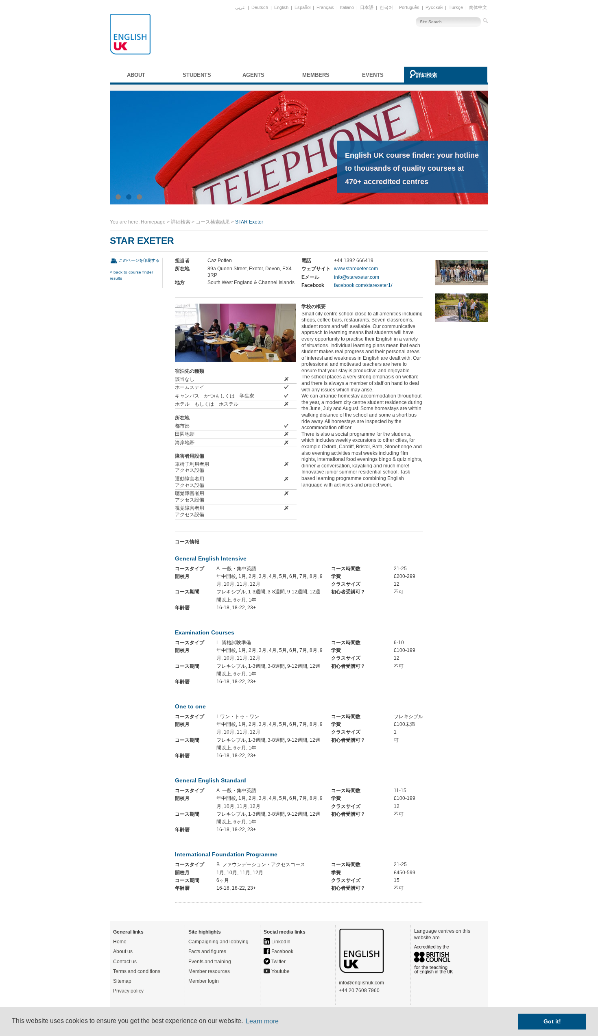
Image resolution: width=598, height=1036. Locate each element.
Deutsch (259, 7)
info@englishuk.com (361, 983)
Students (197, 75)
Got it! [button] (552, 1021)
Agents (253, 75)
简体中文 (478, 7)
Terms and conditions (136, 971)
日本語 (366, 7)
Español (302, 7)
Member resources (209, 971)
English (281, 7)
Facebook (281, 951)
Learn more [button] (262, 1021)
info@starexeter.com (356, 277)
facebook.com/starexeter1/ (363, 285)
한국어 (386, 7)
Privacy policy (128, 991)
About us (123, 951)
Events (373, 75)
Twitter (278, 961)
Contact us (125, 961)
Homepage (153, 222)
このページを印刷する (139, 260)
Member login (203, 981)
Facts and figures (207, 951)
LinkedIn (280, 942)
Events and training (209, 961)
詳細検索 (426, 75)
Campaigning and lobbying (218, 942)
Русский (434, 7)
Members (316, 75)
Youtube (280, 971)
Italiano (347, 7)
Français (325, 7)
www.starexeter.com (356, 268)
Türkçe (456, 7)
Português (409, 7)
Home (120, 942)
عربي (240, 7)
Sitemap (122, 981)
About (136, 75)
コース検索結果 (213, 222)
